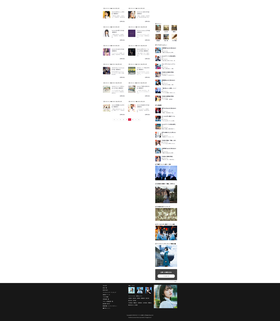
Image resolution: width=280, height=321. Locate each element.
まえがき (166, 31)
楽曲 (142, 27)
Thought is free (148, 317)
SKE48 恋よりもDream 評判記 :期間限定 (118, 68)
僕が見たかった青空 (133, 305)
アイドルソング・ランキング (109, 292)
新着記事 (158, 31)
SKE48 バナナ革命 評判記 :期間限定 (143, 68)
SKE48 (113, 8)
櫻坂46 (150, 302)
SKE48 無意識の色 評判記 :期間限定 (118, 106)
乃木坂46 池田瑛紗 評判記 (168, 96)
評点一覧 (166, 40)
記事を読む (122, 21)
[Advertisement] (166, 12)
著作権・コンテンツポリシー (110, 306)
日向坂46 (140, 302)
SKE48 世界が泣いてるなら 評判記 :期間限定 (143, 50)
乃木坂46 (130, 302)
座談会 (174, 31)
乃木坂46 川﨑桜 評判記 (167, 156)
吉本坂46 (145, 302)
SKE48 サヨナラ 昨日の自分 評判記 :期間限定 (118, 87)
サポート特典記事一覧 (108, 301)
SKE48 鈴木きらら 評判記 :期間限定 (118, 13)
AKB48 (130, 298)
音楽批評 (158, 40)
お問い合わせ (107, 303)
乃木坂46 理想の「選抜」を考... (169, 140)
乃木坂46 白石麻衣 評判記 (168, 72)
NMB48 (143, 298)
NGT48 (130, 300)
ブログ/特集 (174, 40)
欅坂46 (135, 302)
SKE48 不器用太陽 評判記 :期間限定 (143, 87)
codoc (175, 281)
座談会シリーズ (106, 294)
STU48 (134, 300)
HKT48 (147, 298)
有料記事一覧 (106, 299)
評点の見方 (105, 290)
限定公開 (117, 8)
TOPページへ (107, 308)
